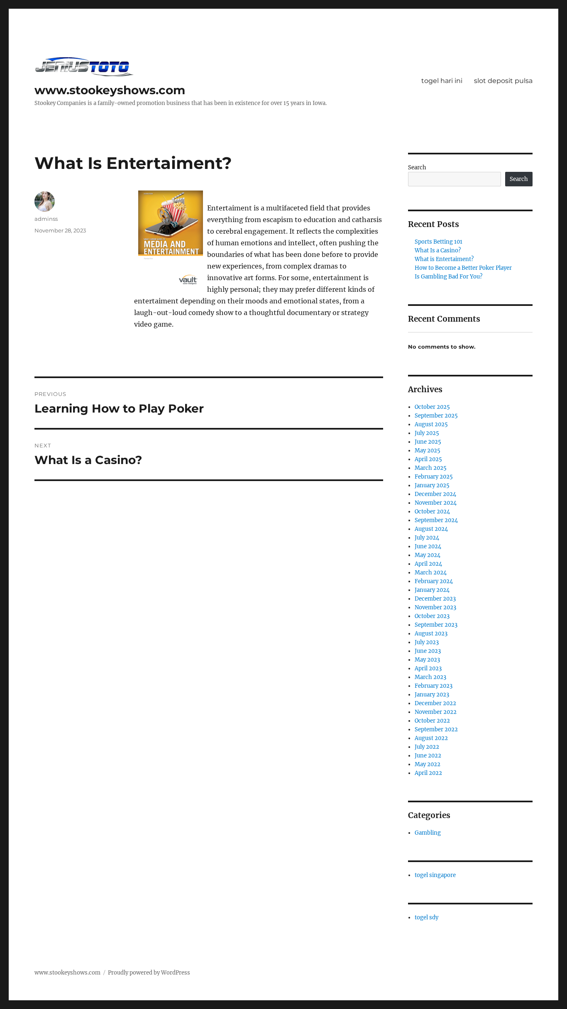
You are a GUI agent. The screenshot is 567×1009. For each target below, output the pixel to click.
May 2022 (427, 764)
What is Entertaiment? (444, 259)
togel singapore (435, 875)
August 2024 (431, 529)
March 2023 (430, 677)
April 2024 (428, 563)
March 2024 (431, 572)
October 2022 (432, 720)
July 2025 (427, 433)
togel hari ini (441, 81)
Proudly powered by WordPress (149, 972)
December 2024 (435, 494)
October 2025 (432, 406)
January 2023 (432, 694)
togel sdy (426, 917)
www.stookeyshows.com (109, 90)
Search (417, 167)
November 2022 (436, 712)
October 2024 (432, 511)
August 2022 (431, 738)
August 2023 (431, 633)
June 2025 (428, 441)
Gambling (428, 832)
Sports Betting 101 (438, 241)
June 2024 (428, 546)
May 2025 (427, 450)
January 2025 (432, 485)
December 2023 (435, 598)
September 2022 (436, 729)
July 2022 (427, 746)
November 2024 (436, 502)
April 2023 (428, 668)
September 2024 (436, 520)
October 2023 (432, 616)
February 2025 (434, 476)
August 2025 (431, 424)
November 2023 (435, 607)
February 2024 (434, 581)
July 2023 (427, 642)
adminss (46, 218)
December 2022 (435, 703)
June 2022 (428, 755)
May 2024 (427, 555)
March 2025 (431, 468)
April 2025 (428, 459)
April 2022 (428, 773)
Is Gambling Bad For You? (448, 276)
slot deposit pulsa (503, 81)
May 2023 (427, 659)
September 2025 (436, 415)
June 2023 (428, 651)
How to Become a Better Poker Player (463, 267)
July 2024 (427, 537)
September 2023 (436, 624)
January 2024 (432, 590)
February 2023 (433, 685)
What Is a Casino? (438, 250)
